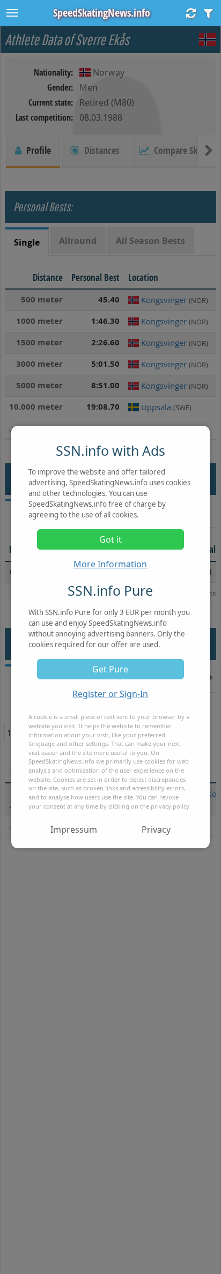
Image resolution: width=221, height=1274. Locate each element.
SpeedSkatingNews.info (101, 12)
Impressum (73, 829)
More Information (110, 564)
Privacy (156, 829)
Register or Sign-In (110, 694)
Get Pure (110, 669)
